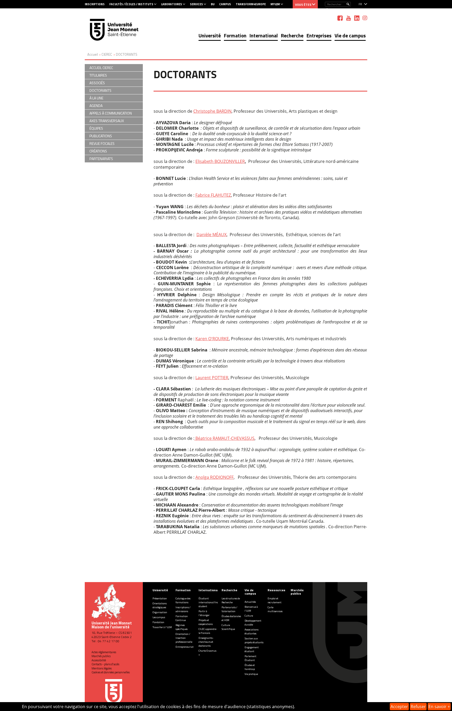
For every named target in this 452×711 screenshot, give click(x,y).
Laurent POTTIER (211, 377)
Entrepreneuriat (185, 647)
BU (212, 4)
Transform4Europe (251, 4)
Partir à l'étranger (204, 613)
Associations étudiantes (251, 631)
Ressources (276, 590)
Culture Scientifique (228, 627)
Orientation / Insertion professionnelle (184, 638)
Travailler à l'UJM (162, 627)
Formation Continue (182, 618)
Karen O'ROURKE (212, 339)
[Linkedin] (356, 18)
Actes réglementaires (104, 652)
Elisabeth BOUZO (212, 161)
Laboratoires (171, 4)
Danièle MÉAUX (211, 234)
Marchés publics (101, 656)
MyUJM (275, 4)
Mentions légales (102, 668)
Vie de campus (350, 35)
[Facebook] (340, 18)
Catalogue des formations (183, 600)
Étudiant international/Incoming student (212, 602)
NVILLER (237, 161)
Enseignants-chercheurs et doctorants (206, 642)
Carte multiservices (275, 609)
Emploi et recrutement (274, 600)
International (264, 35)
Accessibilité (99, 660)
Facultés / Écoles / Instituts (131, 4)
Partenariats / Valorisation (229, 609)
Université (210, 35)
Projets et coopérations (206, 622)
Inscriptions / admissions (183, 609)
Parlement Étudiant (250, 658)
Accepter (399, 706)
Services (196, 4)
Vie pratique (251, 674)
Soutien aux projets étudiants (254, 640)
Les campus (158, 617)
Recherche (292, 35)
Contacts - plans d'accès (105, 664)
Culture (249, 616)
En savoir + (439, 706)
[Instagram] (365, 18)
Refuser (418, 706)
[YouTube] (348, 18)
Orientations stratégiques (159, 605)
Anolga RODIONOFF (214, 477)
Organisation (159, 612)
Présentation (159, 598)
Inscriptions (95, 4)
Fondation (158, 622)
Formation (235, 35)
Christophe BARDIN (212, 111)
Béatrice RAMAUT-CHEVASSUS (224, 438)
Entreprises (319, 35)
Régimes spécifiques (182, 627)
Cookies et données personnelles (111, 672)
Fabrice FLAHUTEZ (213, 195)
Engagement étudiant (252, 649)
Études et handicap (250, 667)
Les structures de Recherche (231, 600)
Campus (225, 4)
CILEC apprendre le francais (207, 631)
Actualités (250, 602)
